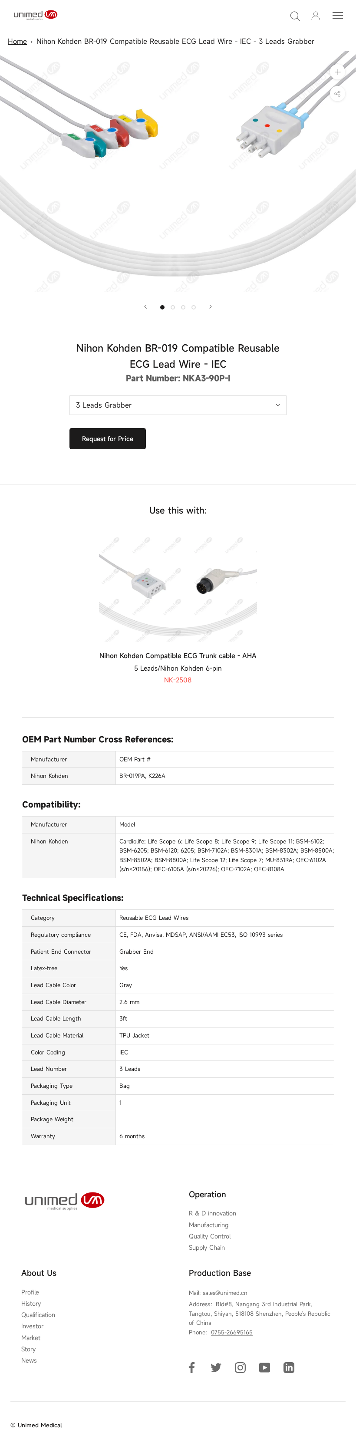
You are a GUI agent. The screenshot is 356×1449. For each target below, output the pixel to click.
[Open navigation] (338, 15)
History (31, 1303)
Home (17, 41)
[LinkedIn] (288, 1367)
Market (30, 1338)
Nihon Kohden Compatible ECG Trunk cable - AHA (178, 655)
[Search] (295, 15)
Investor (32, 1326)
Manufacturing (208, 1225)
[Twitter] (216, 1367)
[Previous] (145, 307)
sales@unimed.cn (225, 1293)
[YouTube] (264, 1367)
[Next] (210, 307)
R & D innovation (212, 1213)
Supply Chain (207, 1247)
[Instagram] (240, 1367)
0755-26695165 (232, 1332)
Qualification (38, 1315)
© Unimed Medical (36, 1425)
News (29, 1360)
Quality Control (210, 1236)
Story (28, 1349)
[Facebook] (191, 1367)
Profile (30, 1292)
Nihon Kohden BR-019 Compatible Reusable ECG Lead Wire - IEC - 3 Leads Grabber (175, 41)
